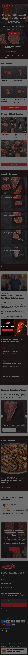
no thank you (6, 331)
